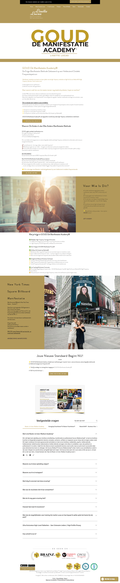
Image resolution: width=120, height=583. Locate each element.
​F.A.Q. (54, 578)
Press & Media (60, 578)
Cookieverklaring (70, 580)
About (65, 578)
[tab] (34, 426)
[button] (24, 455)
